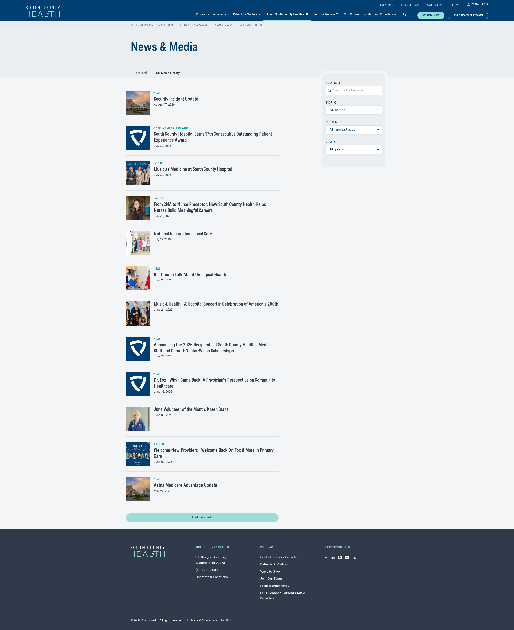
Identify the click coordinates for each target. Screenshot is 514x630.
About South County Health (158, 25)
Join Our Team (271, 578)
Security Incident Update (176, 99)
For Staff (226, 620)
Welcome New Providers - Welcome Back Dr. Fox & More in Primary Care (214, 453)
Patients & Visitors (274, 564)
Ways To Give (434, 5)
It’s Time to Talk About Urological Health (190, 275)
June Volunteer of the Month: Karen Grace (191, 409)
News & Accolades (195, 25)
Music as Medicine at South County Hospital (193, 169)
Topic (331, 102)
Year (330, 142)
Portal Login (479, 4)
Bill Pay (455, 5)
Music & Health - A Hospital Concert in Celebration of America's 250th (216, 304)
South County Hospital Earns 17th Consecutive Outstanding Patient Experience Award (213, 137)
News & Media (223, 25)
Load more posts (202, 517)
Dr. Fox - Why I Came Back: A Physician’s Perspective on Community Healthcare (214, 383)
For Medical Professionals (202, 620)
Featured (140, 73)
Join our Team (410, 5)
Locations (386, 5)
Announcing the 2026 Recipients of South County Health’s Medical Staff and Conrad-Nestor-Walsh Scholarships (213, 348)
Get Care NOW (430, 15)
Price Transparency (274, 586)
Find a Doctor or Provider (468, 15)
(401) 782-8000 (206, 570)
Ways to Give (270, 571)
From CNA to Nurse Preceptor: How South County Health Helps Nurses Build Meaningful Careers (210, 207)
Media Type (336, 122)
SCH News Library (251, 25)
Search (334, 83)
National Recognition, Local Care (183, 234)
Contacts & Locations (211, 577)
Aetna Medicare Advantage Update (185, 485)
